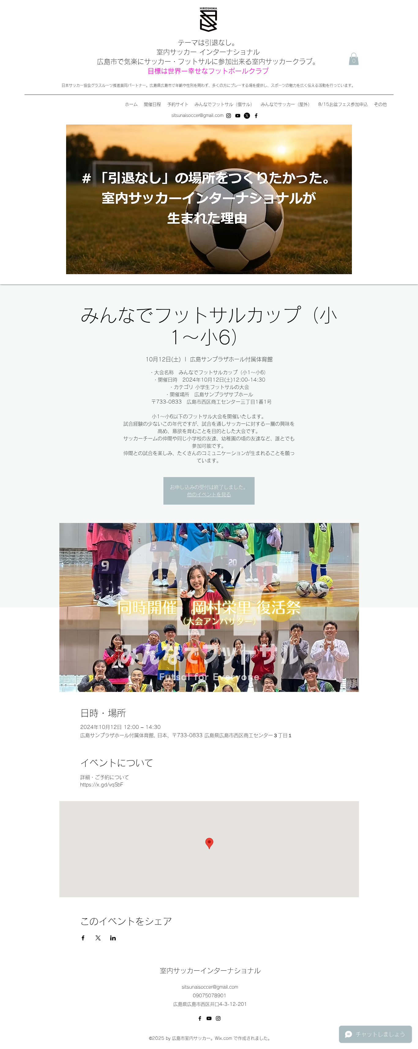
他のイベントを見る (209, 494)
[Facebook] (256, 116)
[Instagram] (229, 116)
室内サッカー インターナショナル (208, 52)
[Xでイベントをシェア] (98, 937)
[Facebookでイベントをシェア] (83, 937)
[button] (354, 59)
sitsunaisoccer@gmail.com (197, 115)
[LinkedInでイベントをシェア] (113, 937)
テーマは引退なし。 (208, 42)
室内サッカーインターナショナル (210, 970)
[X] (247, 116)
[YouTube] (238, 116)
